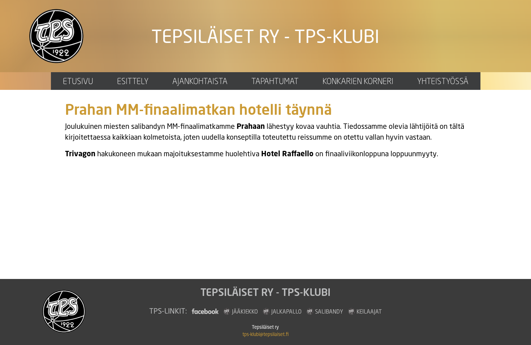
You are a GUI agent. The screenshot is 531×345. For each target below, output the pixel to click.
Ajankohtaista (200, 81)
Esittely (132, 81)
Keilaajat (369, 311)
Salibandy (329, 311)
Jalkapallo (286, 311)
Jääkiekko (245, 311)
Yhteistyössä (443, 81)
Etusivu (78, 81)
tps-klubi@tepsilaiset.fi (265, 334)
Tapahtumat (275, 81)
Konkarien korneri (358, 81)
